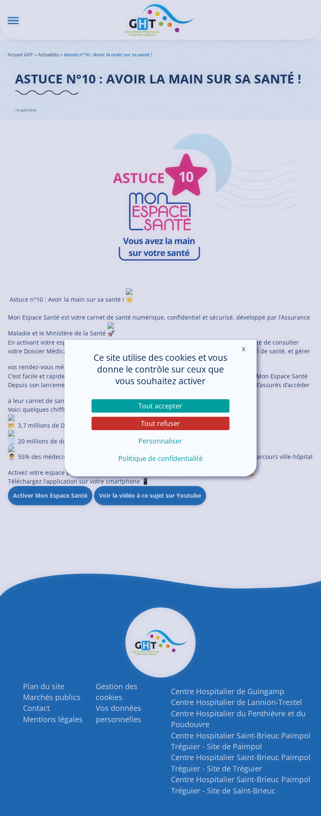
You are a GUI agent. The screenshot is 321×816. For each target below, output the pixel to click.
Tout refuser (160, 423)
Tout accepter (160, 406)
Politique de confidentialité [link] (160, 458)
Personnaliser (160, 441)
